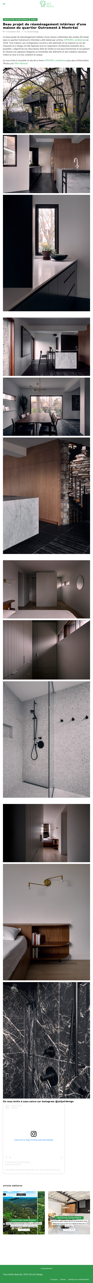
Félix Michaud (20, 63)
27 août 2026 (24, 1230)
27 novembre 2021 (12, 32)
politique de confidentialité (78, 1279)
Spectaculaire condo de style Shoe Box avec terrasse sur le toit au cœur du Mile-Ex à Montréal (69, 1223)
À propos (54, 1279)
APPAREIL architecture (75, 40)
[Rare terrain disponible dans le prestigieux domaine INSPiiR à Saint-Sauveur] (24, 1212)
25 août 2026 (69, 1230)
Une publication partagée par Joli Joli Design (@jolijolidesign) (37, 1170)
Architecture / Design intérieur (16, 20)
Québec (33, 20)
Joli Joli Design (32, 32)
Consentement (46, 1268)
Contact (63, 1279)
